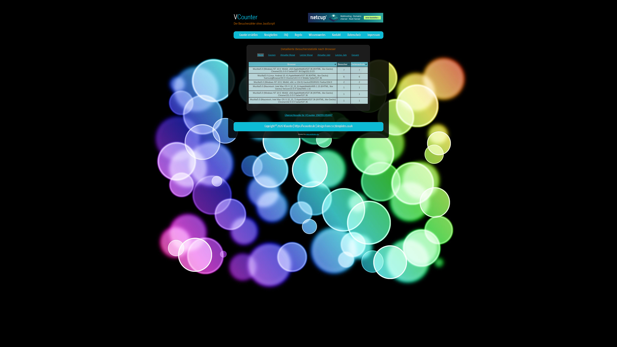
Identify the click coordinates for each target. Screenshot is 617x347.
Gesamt (355, 55)
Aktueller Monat (287, 55)
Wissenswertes (317, 35)
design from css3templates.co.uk (335, 126)
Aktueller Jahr (323, 55)
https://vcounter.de (305, 126)
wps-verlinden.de (312, 134)
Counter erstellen (248, 35)
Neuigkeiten (270, 35)
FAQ (286, 35)
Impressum (374, 35)
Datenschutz (354, 35)
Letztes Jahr (341, 55)
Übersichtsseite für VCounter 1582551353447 (308, 115)
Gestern (272, 55)
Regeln (298, 35)
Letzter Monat (306, 55)
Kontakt (336, 35)
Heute (260, 55)
